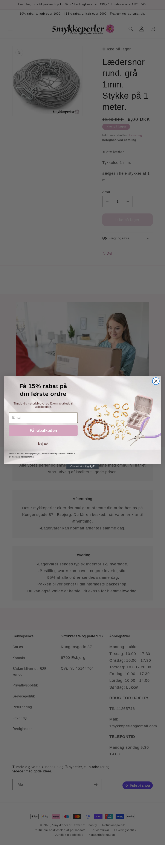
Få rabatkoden (43, 430)
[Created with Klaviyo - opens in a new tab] (82, 466)
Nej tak (43, 443)
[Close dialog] (155, 381)
